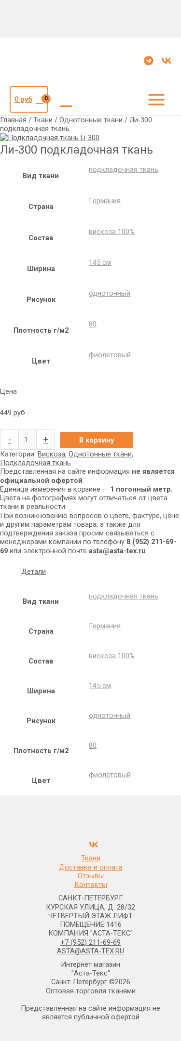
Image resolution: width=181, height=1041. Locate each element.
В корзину (96, 440)
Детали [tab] (33, 571)
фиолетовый (110, 355)
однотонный (109, 293)
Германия (105, 200)
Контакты (90, 884)
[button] (66, 99)
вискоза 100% (112, 231)
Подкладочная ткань (35, 462)
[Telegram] (148, 60)
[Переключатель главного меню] (156, 100)
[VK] (166, 60)
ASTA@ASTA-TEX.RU (90, 951)
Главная (13, 120)
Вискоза (51, 454)
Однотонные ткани (91, 120)
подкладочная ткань (123, 169)
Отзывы (91, 876)
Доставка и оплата (91, 867)
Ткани (43, 120)
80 (93, 324)
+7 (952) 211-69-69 (90, 942)
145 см (100, 262)
